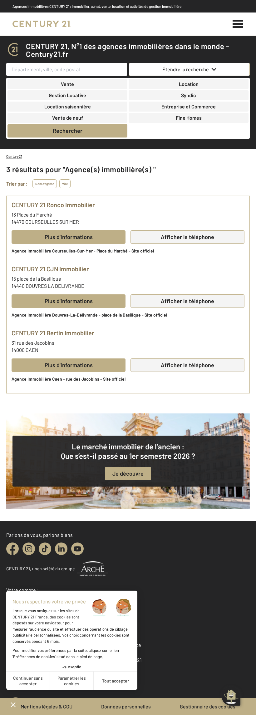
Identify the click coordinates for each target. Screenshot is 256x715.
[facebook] (12, 548)
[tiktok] (45, 548)
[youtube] (77, 548)
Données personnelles (126, 706)
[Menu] (238, 24)
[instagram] (28, 548)
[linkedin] (61, 548)
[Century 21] (41, 24)
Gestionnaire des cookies (207, 706)
